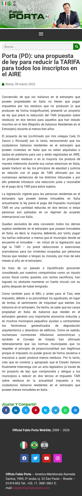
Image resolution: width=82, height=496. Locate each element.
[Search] (76, 46)
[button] (41, 33)
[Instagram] (57, 458)
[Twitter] (35, 458)
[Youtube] (46, 458)
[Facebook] (24, 458)
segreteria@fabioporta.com (31, 488)
